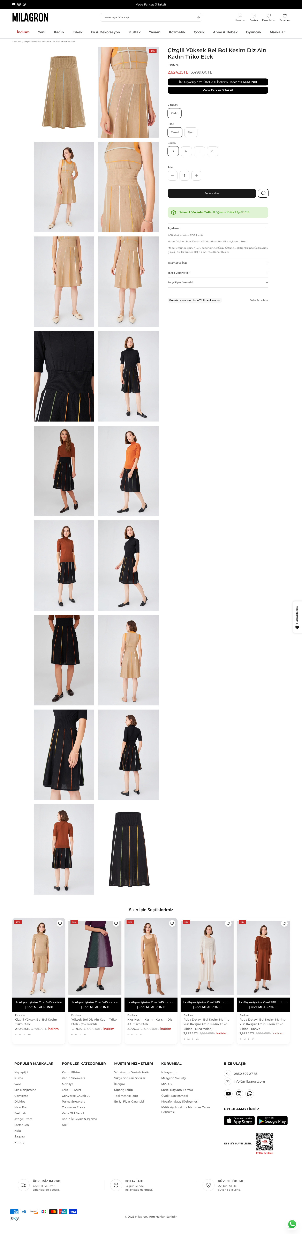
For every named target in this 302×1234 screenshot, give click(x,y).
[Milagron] (30, 17)
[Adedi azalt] (173, 175)
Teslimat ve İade (177, 262)
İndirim (23, 32)
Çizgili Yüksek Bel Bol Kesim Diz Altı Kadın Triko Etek (49, 41)
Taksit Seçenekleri (179, 272)
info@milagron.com (249, 1077)
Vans (17, 1079)
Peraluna (173, 64)
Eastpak (20, 1108)
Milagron (141, 1211)
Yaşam (154, 32)
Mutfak (134, 32)
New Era (20, 1103)
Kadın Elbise (71, 1068)
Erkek (77, 32)
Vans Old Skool (73, 1108)
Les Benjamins (25, 1085)
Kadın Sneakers (73, 1073)
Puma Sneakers (73, 1097)
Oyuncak (253, 32)
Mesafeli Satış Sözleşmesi (179, 1097)
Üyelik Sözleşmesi (174, 1091)
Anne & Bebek (225, 32)
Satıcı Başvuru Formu (177, 1085)
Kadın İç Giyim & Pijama (79, 1114)
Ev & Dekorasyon (105, 32)
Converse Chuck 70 (76, 1091)
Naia (17, 1126)
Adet (171, 166)
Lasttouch (21, 1120)
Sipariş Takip (123, 1085)
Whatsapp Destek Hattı (131, 1068)
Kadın (59, 32)
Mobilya (67, 1079)
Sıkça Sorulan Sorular (129, 1073)
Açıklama (173, 228)
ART (65, 1120)
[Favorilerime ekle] (60, 923)
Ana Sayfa (16, 41)
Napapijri (21, 1068)
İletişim (119, 1079)
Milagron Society (173, 1073)
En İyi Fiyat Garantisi (180, 282)
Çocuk (199, 32)
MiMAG (166, 1079)
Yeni (41, 32)
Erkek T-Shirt (71, 1085)
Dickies (19, 1097)
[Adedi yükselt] (196, 175)
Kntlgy (19, 1138)
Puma (18, 1073)
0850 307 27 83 (246, 1069)
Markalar (277, 32)
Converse (21, 1091)
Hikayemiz (169, 1068)
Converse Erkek (73, 1103)
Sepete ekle (212, 193)
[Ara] (198, 17)
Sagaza (19, 1132)
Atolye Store (23, 1114)
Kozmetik (177, 32)
